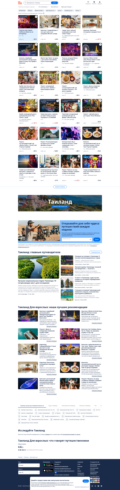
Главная (20, 457)
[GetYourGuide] (20, 3)
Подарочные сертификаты (81, 473)
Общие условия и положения (62, 474)
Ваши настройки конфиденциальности (64, 471)
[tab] (32, 406)
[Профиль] (100, 2)
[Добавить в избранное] (36, 16)
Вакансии (80, 466)
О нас (79, 464)
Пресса (79, 471)
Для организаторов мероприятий (95, 465)
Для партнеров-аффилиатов (94, 472)
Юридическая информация (61, 466)
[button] (28, 28)
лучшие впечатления (68, 434)
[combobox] (37, 2)
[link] (28, 28)
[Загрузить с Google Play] (48, 465)
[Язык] (94, 2)
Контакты (57, 464)
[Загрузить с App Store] (48, 471)
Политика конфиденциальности (63, 468)
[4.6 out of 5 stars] (22, 450)
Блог (79, 468)
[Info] (43, 13)
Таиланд (47, 434)
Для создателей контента (94, 468)
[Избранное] (88, 2)
